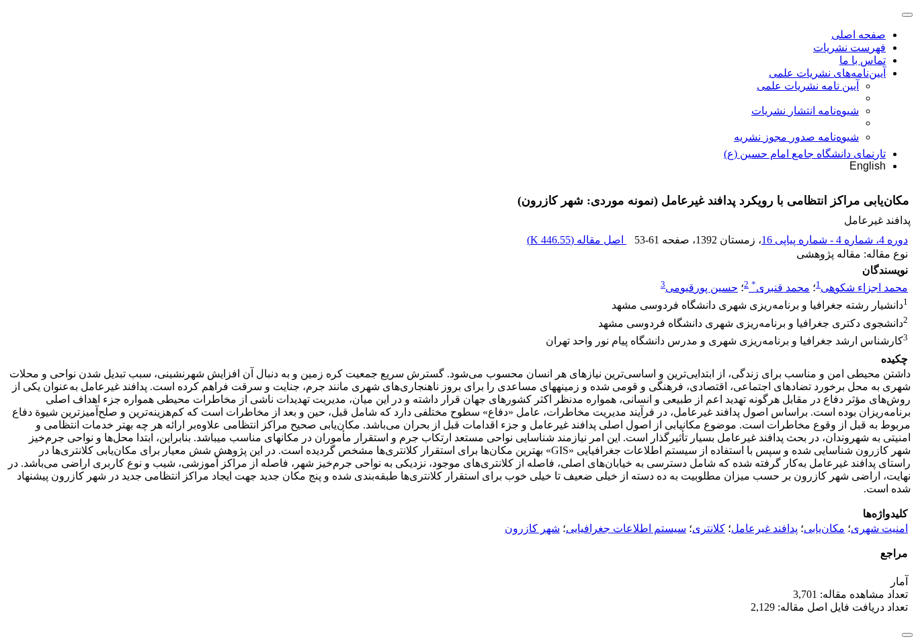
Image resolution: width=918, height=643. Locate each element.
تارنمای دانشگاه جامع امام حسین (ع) (805, 153)
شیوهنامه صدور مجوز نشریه (796, 137)
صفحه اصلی (858, 34)
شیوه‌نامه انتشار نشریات (805, 110)
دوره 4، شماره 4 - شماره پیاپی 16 (834, 239)
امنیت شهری (879, 528)
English (867, 166)
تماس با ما (862, 60)
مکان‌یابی (824, 528)
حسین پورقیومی (701, 287)
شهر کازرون (532, 528)
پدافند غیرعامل (764, 528)
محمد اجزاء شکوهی (864, 287)
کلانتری (708, 528)
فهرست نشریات (849, 47)
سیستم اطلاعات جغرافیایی (626, 528)
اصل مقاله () (576, 239)
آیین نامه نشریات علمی (808, 85)
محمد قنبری (780, 287)
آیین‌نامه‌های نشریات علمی (827, 73)
